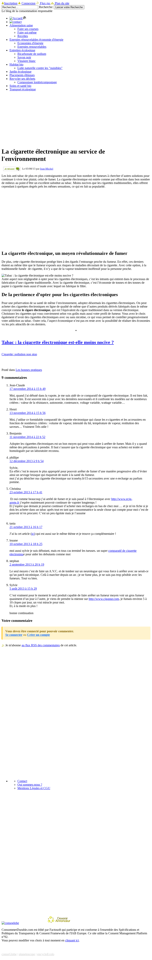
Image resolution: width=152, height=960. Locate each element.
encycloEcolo (45, 954)
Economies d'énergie (30, 43)
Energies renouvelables (31, 46)
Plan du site (61, 3)
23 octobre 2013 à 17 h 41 (26, 492)
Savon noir (24, 57)
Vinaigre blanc (26, 61)
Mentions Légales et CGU (33, 788)
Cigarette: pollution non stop (19, 354)
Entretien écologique (22, 50)
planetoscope (27, 954)
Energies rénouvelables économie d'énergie (36, 39)
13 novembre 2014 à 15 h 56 (28, 413)
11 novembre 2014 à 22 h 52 (27, 437)
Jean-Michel (46, 168)
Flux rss (45, 3)
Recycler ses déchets (22, 78)
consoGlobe (9, 954)
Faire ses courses (27, 29)
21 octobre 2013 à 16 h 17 (26, 527)
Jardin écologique (20, 71)
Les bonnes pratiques (29, 370)
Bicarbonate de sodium (31, 53)
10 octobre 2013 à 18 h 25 (26, 544)
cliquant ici (72, 940)
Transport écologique (23, 89)
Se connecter (13, 634)
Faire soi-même (27, 32)
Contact (22, 781)
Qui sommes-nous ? (29, 784)
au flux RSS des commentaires (41, 645)
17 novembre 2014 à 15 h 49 (28, 388)
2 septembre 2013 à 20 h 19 (27, 564)
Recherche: (46, 7)
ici (32, 533)
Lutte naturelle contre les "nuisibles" (40, 68)
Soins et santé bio (20, 85)
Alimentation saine (21, 25)
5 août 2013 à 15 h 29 (23, 588)
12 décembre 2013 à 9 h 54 (27, 461)
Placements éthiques (22, 75)
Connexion (28, 3)
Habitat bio (16, 64)
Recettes (22, 36)
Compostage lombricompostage (37, 82)
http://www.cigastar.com (104, 599)
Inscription (10, 3)
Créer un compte (38, 634)
